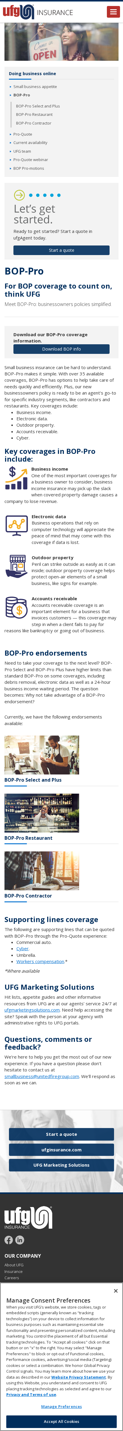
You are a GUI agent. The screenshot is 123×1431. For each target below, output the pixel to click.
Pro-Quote (22, 134)
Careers (11, 1277)
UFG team (22, 151)
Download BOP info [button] (61, 349)
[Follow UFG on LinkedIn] (19, 1239)
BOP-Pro (21, 95)
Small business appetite (35, 86)
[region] (61, 1357)
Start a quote (61, 1134)
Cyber (22, 948)
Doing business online (32, 73)
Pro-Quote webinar (30, 159)
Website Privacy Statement (78, 1377)
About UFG (14, 1265)
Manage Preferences (61, 1406)
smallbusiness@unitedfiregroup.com (41, 1076)
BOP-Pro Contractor (33, 123)
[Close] (115, 1290)
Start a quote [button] (61, 250)
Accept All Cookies (61, 1421)
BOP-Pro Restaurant (34, 114)
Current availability (30, 142)
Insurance (13, 1271)
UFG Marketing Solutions (61, 1165)
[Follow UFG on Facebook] (9, 1239)
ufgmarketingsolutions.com (32, 1010)
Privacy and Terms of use (31, 1394)
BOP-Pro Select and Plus (38, 106)
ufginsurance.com (61, 1150)
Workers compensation (40, 961)
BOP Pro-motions (28, 168)
